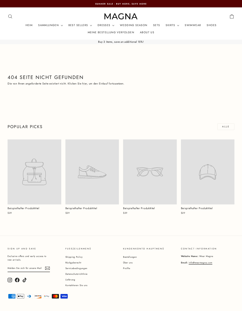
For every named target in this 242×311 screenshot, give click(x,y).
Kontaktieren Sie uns (76, 285)
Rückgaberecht (73, 262)
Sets (156, 25)
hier (84, 83)
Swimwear (193, 25)
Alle (226, 126)
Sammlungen (49, 25)
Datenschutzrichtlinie (76, 273)
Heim (29, 25)
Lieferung (70, 279)
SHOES (211, 25)
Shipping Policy (74, 256)
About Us (147, 32)
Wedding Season (133, 25)
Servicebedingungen (76, 268)
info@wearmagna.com (200, 262)
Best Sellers (78, 25)
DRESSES (104, 25)
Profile (126, 268)
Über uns (128, 262)
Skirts (171, 25)
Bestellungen (130, 256)
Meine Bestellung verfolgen (111, 32)
